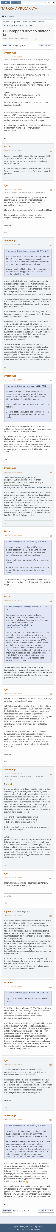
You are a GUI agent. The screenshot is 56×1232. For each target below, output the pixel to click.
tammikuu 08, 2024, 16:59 (13, 774)
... (26, 45)
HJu (6, 185)
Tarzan (7, 146)
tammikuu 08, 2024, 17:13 (13, 878)
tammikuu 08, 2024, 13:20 (13, 151)
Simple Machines (34, 1229)
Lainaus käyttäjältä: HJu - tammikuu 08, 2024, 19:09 (27, 1126)
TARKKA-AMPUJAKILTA (19, 8)
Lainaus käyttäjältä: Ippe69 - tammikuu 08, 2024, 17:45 (28, 993)
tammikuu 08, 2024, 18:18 (13, 987)
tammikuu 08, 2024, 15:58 (13, 535)
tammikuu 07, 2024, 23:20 (13, 57)
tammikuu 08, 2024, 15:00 (13, 472)
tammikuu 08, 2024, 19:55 (13, 1119)
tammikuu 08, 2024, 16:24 (13, 693)
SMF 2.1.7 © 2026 (22, 1229)
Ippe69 (7, 911)
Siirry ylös (6, 1211)
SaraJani (8, 982)
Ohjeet (16, 1227)
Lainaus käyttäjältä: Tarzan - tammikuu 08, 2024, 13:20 (28, 251)
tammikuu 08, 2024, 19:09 (13, 1064)
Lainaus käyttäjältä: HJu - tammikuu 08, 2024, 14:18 (27, 386)
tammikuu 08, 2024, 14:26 (13, 245)
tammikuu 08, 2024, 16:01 (13, 601)
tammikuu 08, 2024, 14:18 (13, 189)
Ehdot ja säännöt (26, 1227)
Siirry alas (6, 45)
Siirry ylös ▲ (38, 1227)
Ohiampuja (10, 52)
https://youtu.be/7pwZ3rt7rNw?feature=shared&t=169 (27, 487)
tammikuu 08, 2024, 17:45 (13, 916)
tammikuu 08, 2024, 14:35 (13, 380)
